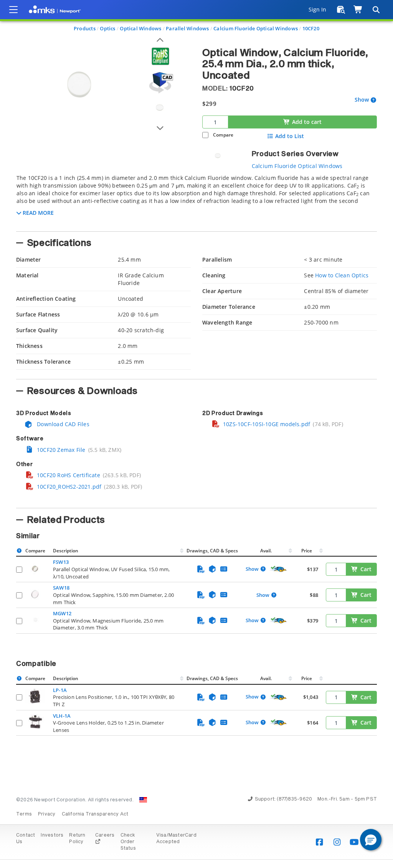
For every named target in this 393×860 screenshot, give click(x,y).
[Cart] (358, 9)
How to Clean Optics (341, 275)
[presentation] (196, 430)
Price (306, 550)
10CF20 (310, 28)
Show (362, 100)
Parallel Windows (187, 28)
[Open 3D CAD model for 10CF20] (160, 82)
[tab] (196, 200)
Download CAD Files (62, 424)
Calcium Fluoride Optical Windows (255, 28)
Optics (107, 28)
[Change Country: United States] (143, 800)
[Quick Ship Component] (278, 569)
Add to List (289, 136)
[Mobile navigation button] (13, 9)
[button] (370, 839)
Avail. (266, 550)
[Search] (375, 9)
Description (65, 550)
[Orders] (341, 9)
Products (85, 28)
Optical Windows (140, 28)
